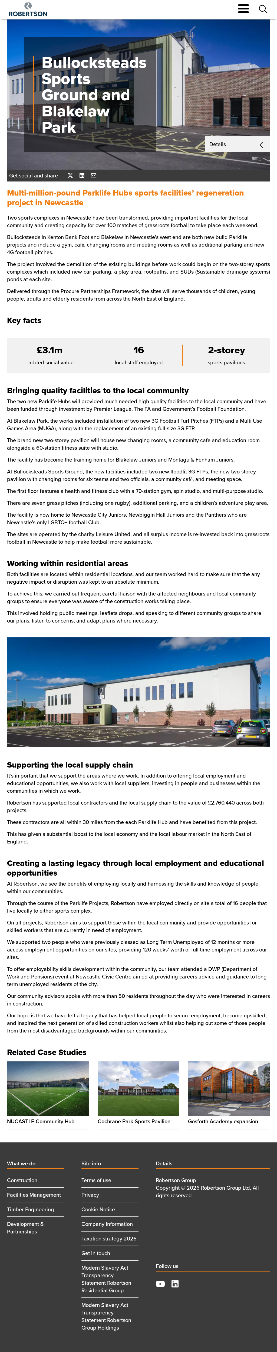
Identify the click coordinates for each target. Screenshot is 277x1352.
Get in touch (95, 1253)
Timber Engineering (30, 1209)
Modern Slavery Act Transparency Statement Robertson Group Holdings (106, 1316)
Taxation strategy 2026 (109, 1238)
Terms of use (96, 1180)
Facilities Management (34, 1195)
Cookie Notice (98, 1209)
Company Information (107, 1224)
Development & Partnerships (25, 1227)
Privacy (90, 1195)
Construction (22, 1180)
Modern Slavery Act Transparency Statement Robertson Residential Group (106, 1279)
